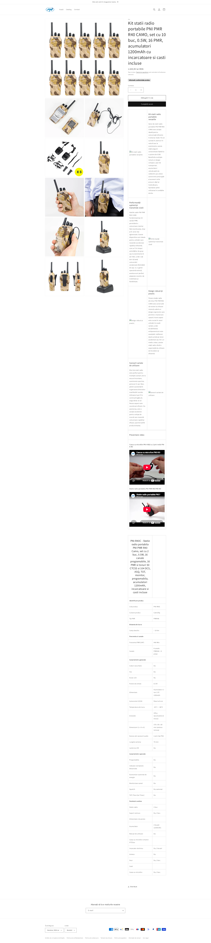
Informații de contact (135, 938)
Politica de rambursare (91, 938)
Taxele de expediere (142, 72)
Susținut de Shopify (59, 938)
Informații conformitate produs (139, 80)
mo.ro (51, 938)
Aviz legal (146, 938)
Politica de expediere (120, 938)
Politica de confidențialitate (75, 938)
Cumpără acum (147, 104)
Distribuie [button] (133, 887)
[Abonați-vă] (122, 910)
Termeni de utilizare (106, 938)
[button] (154, 9)
